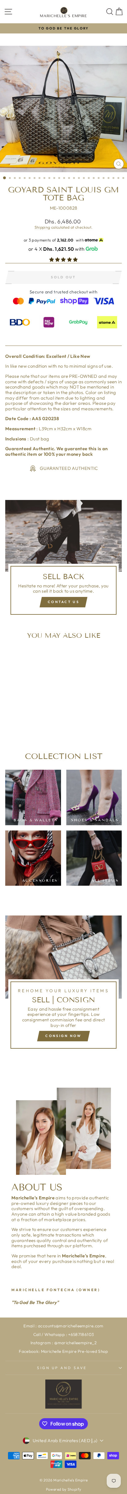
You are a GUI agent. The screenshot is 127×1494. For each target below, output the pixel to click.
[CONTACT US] (63, 560)
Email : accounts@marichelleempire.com (63, 1326)
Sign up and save (62, 1367)
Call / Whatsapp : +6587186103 (63, 1334)
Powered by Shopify (63, 1489)
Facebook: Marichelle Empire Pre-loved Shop (63, 1351)
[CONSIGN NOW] (63, 984)
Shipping (42, 227)
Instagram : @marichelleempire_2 (63, 1342)
